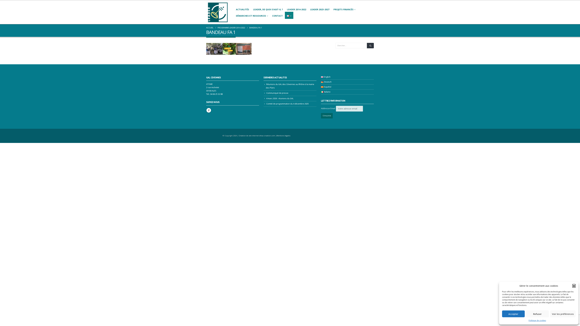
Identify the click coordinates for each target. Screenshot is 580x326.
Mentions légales (283, 135)
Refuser (537, 313)
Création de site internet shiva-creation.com (257, 135)
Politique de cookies (537, 320)
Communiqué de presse (277, 93)
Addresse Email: (328, 108)
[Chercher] (370, 45)
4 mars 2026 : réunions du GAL (279, 98)
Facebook (208, 110)
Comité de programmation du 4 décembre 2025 (287, 103)
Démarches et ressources (251, 15)
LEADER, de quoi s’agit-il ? (268, 9)
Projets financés (343, 9)
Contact (277, 15)
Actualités (242, 9)
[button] (573, 285)
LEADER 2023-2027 (319, 9)
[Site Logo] (217, 12)
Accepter (513, 313)
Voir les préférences (563, 313)
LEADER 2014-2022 (296, 9)
